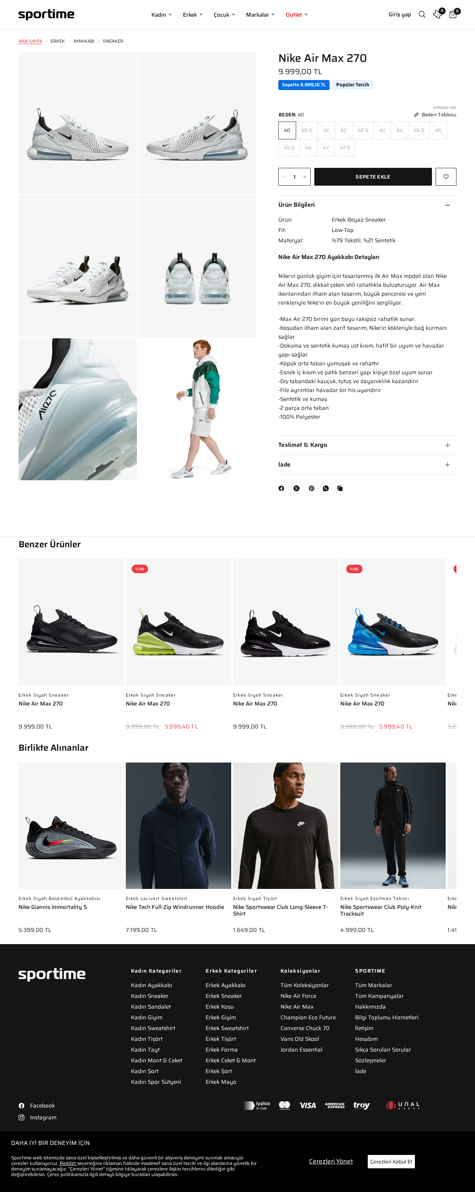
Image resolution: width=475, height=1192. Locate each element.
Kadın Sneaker (149, 996)
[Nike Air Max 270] (71, 626)
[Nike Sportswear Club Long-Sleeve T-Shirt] (285, 830)
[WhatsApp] (327, 488)
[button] (456, 639)
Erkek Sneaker (224, 996)
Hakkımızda (370, 1006)
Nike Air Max (297, 1006)
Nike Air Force (298, 996)
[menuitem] (161, 15)
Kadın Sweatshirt (153, 1028)
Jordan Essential (301, 1049)
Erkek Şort (219, 1071)
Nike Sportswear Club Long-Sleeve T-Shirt (280, 911)
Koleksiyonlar (301, 970)
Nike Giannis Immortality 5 (53, 908)
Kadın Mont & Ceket (156, 1060)
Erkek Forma (222, 1049)
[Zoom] (121, 67)
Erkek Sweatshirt (227, 1028)
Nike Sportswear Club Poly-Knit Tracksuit (381, 911)
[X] (298, 488)
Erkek (190, 14)
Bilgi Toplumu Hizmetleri (387, 1017)
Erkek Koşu (220, 1006)
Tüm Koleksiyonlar (305, 985)
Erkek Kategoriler (231, 970)
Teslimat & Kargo (302, 444)
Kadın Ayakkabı (151, 985)
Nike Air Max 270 (41, 704)
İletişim (364, 1028)
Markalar (257, 14)
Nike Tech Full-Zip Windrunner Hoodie (175, 908)
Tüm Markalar (373, 985)
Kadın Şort (144, 1071)
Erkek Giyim (221, 1017)
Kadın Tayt (145, 1049)
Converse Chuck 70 (305, 1028)
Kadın (158, 14)
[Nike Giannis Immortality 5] (71, 830)
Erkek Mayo (221, 1082)
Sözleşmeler (370, 1060)
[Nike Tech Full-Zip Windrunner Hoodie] (178, 830)
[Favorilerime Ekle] (446, 176)
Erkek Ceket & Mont (231, 1060)
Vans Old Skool (300, 1039)
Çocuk (221, 14)
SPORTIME (370, 970)
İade (284, 464)
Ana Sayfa (30, 40)
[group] (71, 650)
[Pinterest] (313, 488)
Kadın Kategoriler (156, 970)
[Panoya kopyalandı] (341, 488)
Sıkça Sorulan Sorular (383, 1049)
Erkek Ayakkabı (226, 985)
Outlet (294, 14)
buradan (140, 1174)
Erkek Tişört (221, 1039)
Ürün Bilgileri (296, 204)
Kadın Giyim (147, 1017)
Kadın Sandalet (151, 1006)
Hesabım (366, 1039)
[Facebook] (282, 488)
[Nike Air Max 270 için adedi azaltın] (284, 176)
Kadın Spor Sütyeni (156, 1082)
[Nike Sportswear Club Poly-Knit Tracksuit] (393, 830)
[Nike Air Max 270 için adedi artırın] (304, 176)
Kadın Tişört (147, 1039)
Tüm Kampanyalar (379, 996)
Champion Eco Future (308, 1017)
